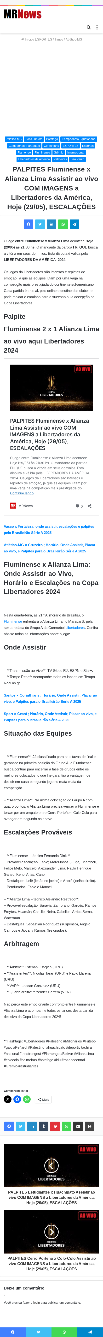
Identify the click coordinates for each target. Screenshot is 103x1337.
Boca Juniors (33, 139)
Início (28, 39)
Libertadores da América (34, 159)
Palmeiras (60, 159)
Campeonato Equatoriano (79, 139)
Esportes (88, 146)
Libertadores (75, 628)
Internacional (75, 152)
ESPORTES (43, 39)
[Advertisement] (51, 89)
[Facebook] (9, 1126)
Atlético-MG (74, 39)
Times (59, 39)
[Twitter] (20, 1126)
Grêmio (58, 152)
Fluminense (42, 152)
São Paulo (77, 159)
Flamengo (24, 152)
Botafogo (52, 139)
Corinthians (51, 146)
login (36, 1302)
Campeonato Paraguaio (24, 146)
